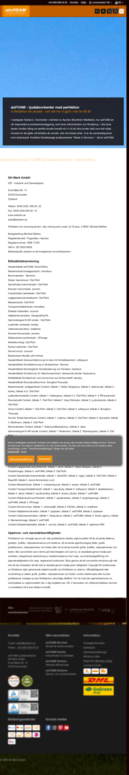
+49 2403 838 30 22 (27, 648)
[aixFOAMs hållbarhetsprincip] (14, 681)
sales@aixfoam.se (17, 220)
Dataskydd (89, 648)
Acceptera (44, 459)
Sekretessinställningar (21, 459)
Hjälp (83, 3)
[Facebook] (48, 727)
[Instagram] (54, 727)
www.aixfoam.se (17, 215)
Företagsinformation (94, 643)
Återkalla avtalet (103, 661)
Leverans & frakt (92, 665)
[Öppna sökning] (97, 11)
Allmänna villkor (91, 656)
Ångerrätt (88, 661)
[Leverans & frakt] (100, 682)
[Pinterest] (60, 727)
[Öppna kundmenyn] (103, 11)
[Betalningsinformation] (24, 735)
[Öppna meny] (121, 11)
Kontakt (74, 3)
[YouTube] (66, 727)
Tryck (23, 451)
